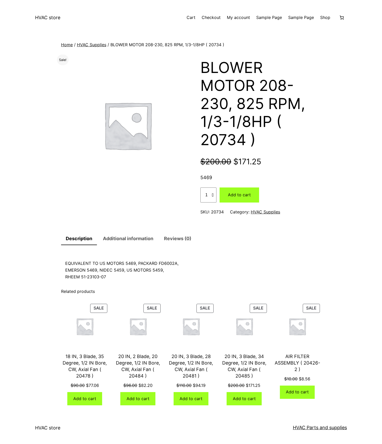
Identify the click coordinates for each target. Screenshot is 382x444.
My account (238, 17)
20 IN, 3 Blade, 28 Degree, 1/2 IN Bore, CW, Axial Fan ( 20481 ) (191, 366)
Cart (191, 17)
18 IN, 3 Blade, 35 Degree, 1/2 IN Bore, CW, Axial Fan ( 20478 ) (85, 366)
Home (67, 44)
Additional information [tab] (128, 238)
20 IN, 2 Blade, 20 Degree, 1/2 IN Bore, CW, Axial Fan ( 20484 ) (138, 366)
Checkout (211, 17)
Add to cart (239, 194)
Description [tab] (79, 238)
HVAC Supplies (91, 44)
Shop (325, 17)
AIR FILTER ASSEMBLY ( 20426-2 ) (297, 363)
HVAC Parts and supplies (320, 427)
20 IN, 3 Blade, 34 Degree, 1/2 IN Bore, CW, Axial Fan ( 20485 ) (244, 366)
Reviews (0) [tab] (177, 238)
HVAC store (47, 17)
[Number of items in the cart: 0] (342, 17)
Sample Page (269, 17)
